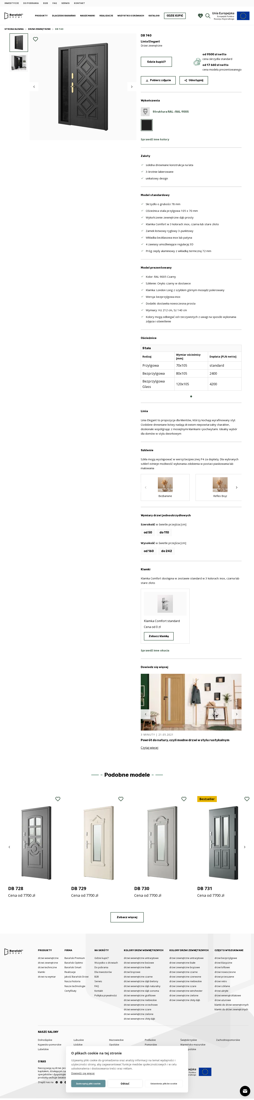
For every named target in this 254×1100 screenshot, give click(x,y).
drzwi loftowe (222, 967)
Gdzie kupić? (156, 61)
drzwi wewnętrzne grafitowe (140, 995)
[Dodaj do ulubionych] (35, 39)
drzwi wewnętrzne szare (137, 1009)
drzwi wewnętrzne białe (137, 967)
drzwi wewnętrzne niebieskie (140, 1000)
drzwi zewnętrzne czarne (183, 972)
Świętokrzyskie (188, 1040)
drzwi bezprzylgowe (226, 958)
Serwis (65, 3)
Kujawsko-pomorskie (49, 1044)
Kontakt (79, 3)
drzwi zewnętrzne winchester (185, 990)
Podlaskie (150, 1040)
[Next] (237, 487)
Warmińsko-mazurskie (192, 1044)
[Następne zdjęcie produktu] (131, 86)
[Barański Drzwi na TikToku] (66, 1082)
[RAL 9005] (147, 125)
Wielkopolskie (188, 1049)
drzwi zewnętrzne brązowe (184, 967)
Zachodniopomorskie (228, 1040)
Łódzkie (78, 1044)
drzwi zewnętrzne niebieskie (185, 981)
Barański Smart (73, 967)
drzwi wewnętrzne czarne (138, 976)
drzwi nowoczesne (225, 972)
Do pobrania (31, 3)
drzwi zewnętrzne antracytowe (186, 958)
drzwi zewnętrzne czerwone (185, 976)
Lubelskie (43, 1049)
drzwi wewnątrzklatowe (228, 995)
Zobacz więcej (127, 917)
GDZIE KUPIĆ (175, 15)
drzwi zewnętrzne (48, 962)
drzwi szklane (222, 986)
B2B (45, 3)
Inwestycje (11, 3)
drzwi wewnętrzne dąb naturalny (142, 986)
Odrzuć (125, 1083)
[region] (191, 371)
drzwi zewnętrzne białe (182, 962)
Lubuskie (79, 1040)
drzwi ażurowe (223, 1000)
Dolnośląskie (45, 1040)
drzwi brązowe (132, 972)
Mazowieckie (116, 1040)
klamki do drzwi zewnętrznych (231, 1009)
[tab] (191, 396)
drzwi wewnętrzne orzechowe (141, 1004)
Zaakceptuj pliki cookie (88, 1083)
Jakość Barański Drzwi (77, 976)
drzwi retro (221, 981)
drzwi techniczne (47, 967)
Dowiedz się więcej (83, 1073)
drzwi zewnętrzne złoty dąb (184, 1000)
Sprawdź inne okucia (155, 650)
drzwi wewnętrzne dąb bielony (141, 981)
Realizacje (106, 16)
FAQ (54, 3)
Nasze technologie (75, 986)
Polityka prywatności (105, 995)
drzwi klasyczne (223, 962)
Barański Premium (75, 958)
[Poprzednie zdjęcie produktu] (34, 86)
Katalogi (154, 16)
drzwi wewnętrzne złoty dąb (139, 1018)
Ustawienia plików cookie (163, 1083)
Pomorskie (151, 1044)
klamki (41, 972)
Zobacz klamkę (159, 636)
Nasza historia (72, 981)
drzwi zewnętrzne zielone (183, 995)
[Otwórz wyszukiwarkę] (208, 16)
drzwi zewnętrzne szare (182, 986)
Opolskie (114, 1044)
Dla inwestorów (103, 972)
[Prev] (145, 487)
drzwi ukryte (221, 990)
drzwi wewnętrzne (48, 958)
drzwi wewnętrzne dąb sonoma (141, 990)
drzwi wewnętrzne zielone (138, 1014)
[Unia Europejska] (231, 16)
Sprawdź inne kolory (155, 139)
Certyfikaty (70, 990)
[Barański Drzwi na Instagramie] (61, 1082)
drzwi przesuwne (224, 976)
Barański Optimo (74, 962)
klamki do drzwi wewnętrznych (232, 1004)
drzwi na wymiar (47, 976)
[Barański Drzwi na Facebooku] (57, 1082)
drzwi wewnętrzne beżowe (139, 962)
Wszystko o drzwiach (131, 16)
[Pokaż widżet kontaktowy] (245, 1091)
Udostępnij (196, 80)
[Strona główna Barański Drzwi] (13, 15)
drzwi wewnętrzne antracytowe (141, 958)
